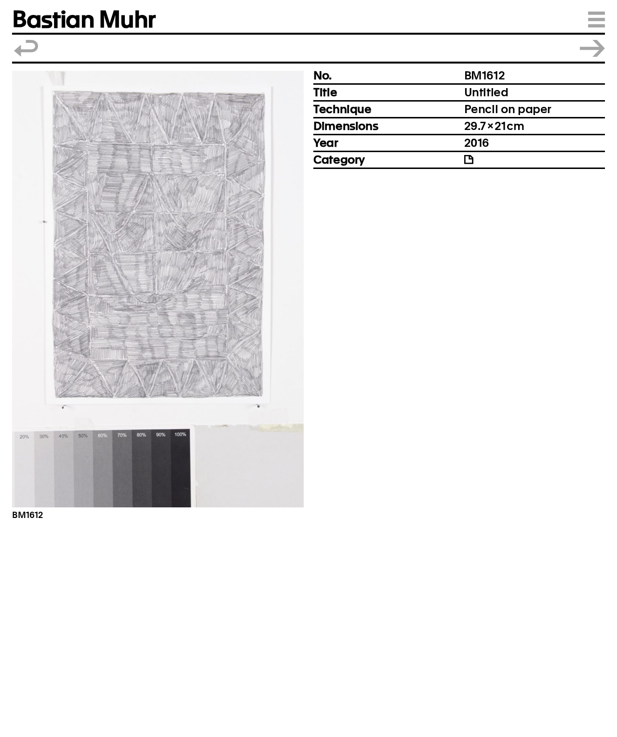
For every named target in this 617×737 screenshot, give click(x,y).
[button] (158, 289)
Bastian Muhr (83, 19)
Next (592, 48)
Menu (596, 19)
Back (26, 48)
